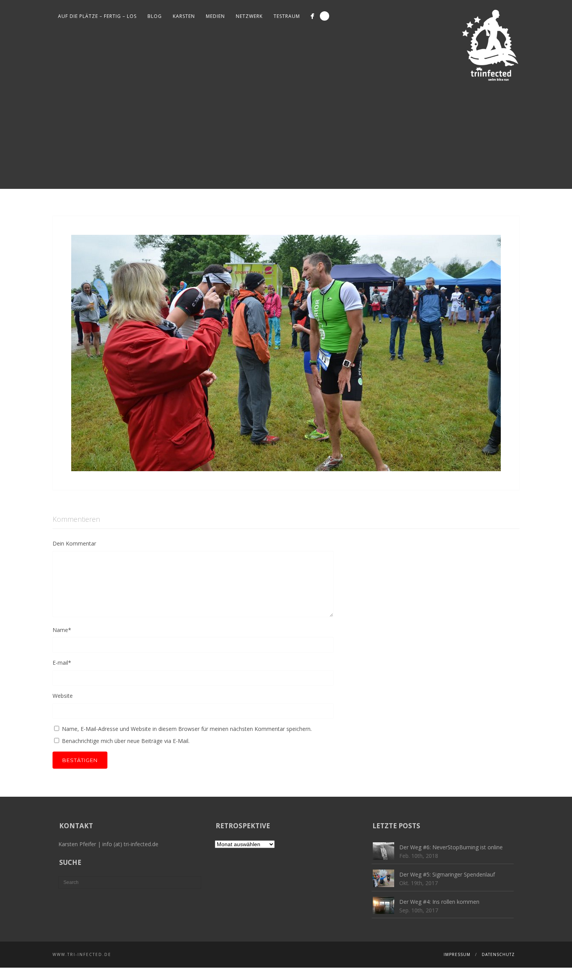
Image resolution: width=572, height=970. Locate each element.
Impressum (457, 954)
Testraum (287, 16)
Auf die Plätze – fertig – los (97, 16)
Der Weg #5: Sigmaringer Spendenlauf (447, 874)
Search (324, 16)
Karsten (184, 16)
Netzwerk (249, 16)
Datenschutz (498, 954)
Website (63, 695)
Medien (215, 16)
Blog (154, 16)
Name (62, 630)
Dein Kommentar (74, 543)
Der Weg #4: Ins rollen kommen (439, 901)
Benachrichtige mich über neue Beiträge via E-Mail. (125, 741)
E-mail (62, 662)
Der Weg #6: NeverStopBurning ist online (451, 847)
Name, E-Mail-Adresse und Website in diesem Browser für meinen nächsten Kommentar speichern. (187, 728)
